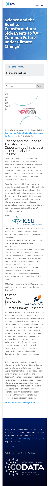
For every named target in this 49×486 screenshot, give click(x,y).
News (20, 67)
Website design (11, 453)
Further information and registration (21, 402)
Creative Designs (28, 453)
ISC (19, 441)
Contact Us (9, 446)
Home (13, 67)
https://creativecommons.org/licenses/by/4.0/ (25, 438)
